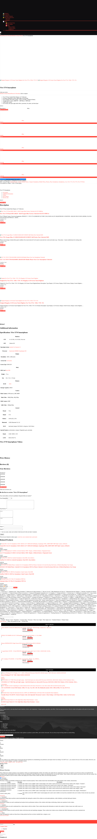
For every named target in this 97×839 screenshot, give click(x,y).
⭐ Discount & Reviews (8, 17)
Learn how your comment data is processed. (27, 537)
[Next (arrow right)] (2, 835)
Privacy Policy (12, 27)
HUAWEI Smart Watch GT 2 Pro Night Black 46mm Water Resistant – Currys (20, 701)
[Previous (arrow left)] (0, 835)
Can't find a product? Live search (13, 179)
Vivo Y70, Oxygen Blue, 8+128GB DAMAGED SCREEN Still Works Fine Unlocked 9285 (24, 237)
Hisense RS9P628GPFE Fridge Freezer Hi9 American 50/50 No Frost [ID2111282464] (20, 643)
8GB (10, 383)
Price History (6, 196)
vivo (66, 181)
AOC (2, 691)
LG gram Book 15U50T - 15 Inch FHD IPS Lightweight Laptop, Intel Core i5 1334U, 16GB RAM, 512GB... (26, 651)
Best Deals (5, 724)
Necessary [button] (2, 776)
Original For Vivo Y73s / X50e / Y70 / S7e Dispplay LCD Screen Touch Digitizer (22, 280)
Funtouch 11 (18, 347)
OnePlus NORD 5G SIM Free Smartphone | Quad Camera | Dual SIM (17, 574)
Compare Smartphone (34, 181)
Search (15, 587)
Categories (5, 727)
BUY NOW (2, 222)
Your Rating (2, 498)
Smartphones (61, 181)
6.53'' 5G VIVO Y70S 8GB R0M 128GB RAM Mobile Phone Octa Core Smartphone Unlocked (26, 259)
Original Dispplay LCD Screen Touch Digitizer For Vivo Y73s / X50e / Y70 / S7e (22, 303)
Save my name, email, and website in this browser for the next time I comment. (19, 532)
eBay (22, 120)
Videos (4, 195)
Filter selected (3, 621)
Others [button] (1, 811)
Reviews (8, 20)
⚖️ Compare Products (8, 16)
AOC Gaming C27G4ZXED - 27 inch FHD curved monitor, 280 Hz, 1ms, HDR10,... (20, 659)
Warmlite (3, 698)
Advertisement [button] (3, 807)
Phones (47, 181)
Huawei (3, 678)
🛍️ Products (5, 13)
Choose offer (3, 202)
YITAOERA (4, 684)
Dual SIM (8, 370)
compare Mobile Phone (23, 181)
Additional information (8, 193)
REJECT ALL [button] (12, 762)
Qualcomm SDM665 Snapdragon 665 (17, 351)
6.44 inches (9, 360)
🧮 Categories (6, 14)
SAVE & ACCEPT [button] (4, 815)
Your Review (3, 508)
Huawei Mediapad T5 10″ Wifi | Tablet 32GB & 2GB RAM (15, 675)
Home (1, 35)
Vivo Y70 (75, 181)
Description (5, 192)
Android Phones (13, 181)
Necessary (4, 778)
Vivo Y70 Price (81, 181)
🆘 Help (8, 25)
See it (1, 123)
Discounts (8, 18)
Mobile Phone (42, 181)
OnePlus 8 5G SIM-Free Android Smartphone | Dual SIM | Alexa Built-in (17, 560)
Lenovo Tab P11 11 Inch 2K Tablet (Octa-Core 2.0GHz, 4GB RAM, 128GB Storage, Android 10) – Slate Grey (26, 627)
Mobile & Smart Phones (17, 35)
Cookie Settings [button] (3, 762)
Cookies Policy (12, 28)
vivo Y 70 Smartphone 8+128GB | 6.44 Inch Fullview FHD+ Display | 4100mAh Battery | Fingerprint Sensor (26, 552)
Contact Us (11, 29)
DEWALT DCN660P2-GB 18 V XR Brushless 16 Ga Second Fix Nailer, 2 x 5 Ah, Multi (21, 635)
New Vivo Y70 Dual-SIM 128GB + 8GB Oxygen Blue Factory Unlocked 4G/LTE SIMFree (24, 213)
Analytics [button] (2, 803)
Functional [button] (2, 795)
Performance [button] (3, 799)
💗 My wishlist (9, 24)
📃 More (5, 21)
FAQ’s (4, 715)
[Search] (14, 824)
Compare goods (41, 709)
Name (2, 526)
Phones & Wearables (7, 35)
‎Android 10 (11, 347)
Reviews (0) (5, 197)
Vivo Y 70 (70, 181)
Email (1, 529)
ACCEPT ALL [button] (19, 762)
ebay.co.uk (3, 704)
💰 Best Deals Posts (10, 23)
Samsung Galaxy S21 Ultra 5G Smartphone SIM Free (13, 581)
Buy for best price (4, 109)
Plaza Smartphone (54, 181)
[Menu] (0, 32)
